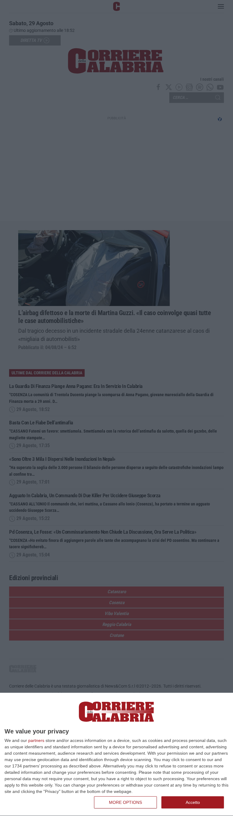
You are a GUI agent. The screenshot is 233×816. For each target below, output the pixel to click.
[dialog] (116, 754)
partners (36, 740)
